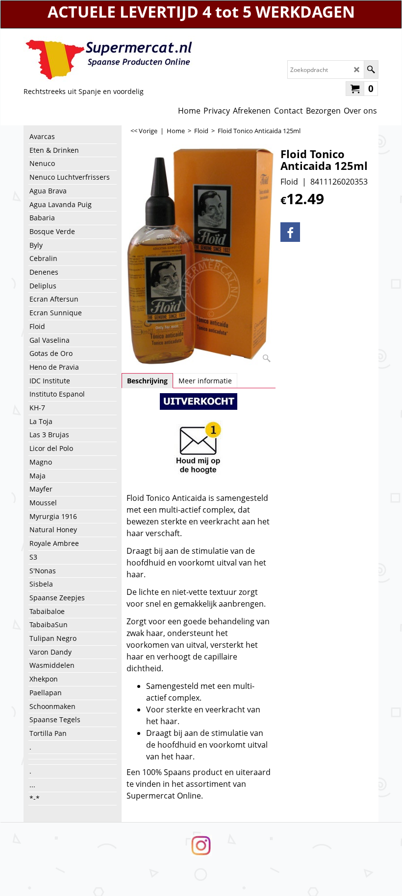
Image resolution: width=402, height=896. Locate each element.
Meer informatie (205, 380)
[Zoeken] (371, 69)
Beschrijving (147, 380)
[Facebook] (290, 232)
